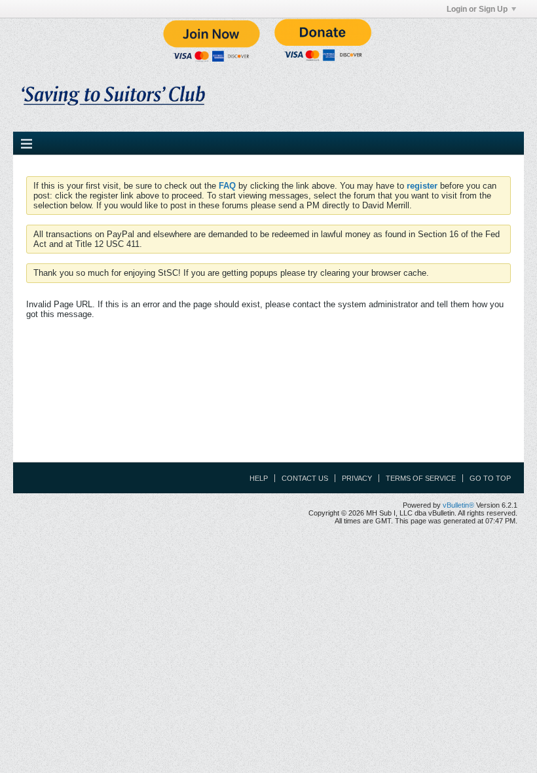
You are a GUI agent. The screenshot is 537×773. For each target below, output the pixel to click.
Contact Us (305, 478)
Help (259, 478)
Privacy (357, 478)
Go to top (490, 478)
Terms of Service (421, 478)
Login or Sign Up (477, 9)
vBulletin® (458, 505)
